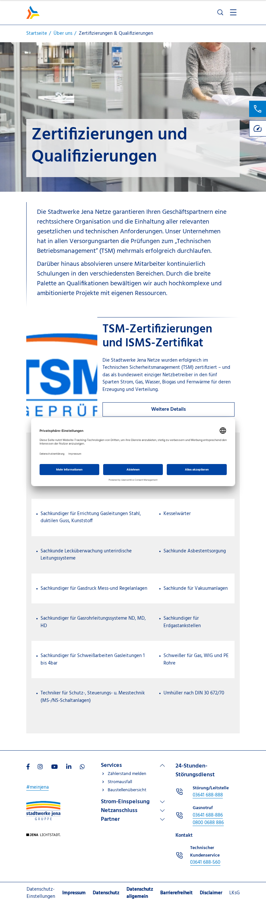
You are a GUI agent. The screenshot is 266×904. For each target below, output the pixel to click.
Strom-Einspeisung (125, 801)
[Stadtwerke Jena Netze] (33, 12)
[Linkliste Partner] (133, 819)
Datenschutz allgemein (140, 893)
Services (111, 765)
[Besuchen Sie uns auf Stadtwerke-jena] (43, 804)
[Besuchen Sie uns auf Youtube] (54, 767)
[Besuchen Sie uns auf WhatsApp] (82, 767)
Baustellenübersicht (127, 790)
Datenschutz (106, 893)
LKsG (234, 893)
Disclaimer (211, 893)
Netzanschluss (119, 810)
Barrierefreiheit (176, 893)
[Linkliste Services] (133, 765)
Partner (110, 819)
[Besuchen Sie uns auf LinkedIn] (68, 767)
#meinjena (37, 787)
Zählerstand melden (127, 774)
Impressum (74, 893)
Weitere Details (168, 409)
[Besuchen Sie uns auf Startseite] (43, 837)
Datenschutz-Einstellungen (41, 893)
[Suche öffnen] (220, 12)
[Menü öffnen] (233, 12)
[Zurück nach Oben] (250, 870)
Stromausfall (120, 782)
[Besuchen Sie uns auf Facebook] (28, 767)
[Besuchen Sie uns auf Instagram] (40, 767)
